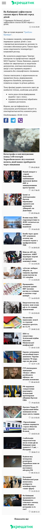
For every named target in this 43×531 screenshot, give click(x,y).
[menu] (4, 3)
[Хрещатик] (22, 2)
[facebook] (6, 120)
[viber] (20, 120)
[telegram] (13, 120)
